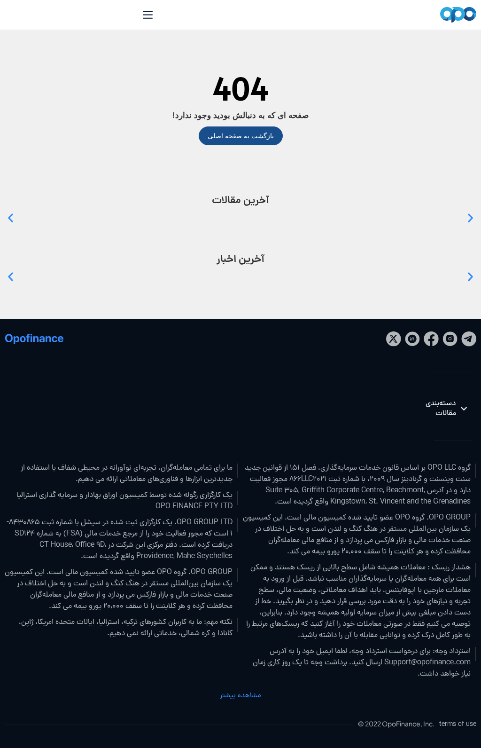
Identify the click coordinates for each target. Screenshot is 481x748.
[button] (10, 217)
